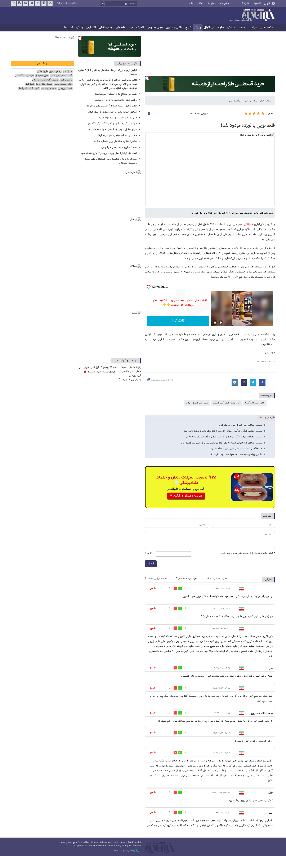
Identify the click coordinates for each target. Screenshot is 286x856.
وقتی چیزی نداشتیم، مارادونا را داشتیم (116, 100)
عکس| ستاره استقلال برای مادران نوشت (115, 141)
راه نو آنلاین (55, 72)
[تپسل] (147, 78)
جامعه (220, 27)
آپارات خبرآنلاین (25, 3)
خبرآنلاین (252, 15)
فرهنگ (231, 27)
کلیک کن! (178, 320)
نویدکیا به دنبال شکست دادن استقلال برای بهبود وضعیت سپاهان (111, 161)
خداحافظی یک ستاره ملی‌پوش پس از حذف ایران (236, 449)
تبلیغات (200, 3)
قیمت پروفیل (65, 89)
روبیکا (13, 3)
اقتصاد (241, 27)
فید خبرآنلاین (50, 3)
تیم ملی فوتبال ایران (197, 403)
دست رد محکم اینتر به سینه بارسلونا (117, 135)
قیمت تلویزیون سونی (61, 76)
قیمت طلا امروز (44, 84)
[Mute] (220, 322)
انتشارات (91, 27)
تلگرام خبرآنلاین (43, 3)
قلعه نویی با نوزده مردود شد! (248, 125)
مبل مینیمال (41, 76)
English (246, 3)
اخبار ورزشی (250, 101)
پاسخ (153, 588)
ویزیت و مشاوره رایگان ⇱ (186, 495)
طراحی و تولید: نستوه (123, 850)
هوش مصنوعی (155, 27)
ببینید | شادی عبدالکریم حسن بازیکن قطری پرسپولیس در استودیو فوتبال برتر (221, 443)
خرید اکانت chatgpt (28, 89)
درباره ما (211, 3)
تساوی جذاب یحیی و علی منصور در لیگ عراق (112, 112)
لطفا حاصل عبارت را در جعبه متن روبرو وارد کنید (248, 553)
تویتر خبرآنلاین (31, 3)
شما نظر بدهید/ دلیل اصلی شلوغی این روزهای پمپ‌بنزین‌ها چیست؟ (97, 369)
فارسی (267, 3)
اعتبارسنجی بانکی (63, 84)
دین (131, 27)
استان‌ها (68, 27)
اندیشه (140, 27)
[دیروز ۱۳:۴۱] (129, 373)
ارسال (151, 564)
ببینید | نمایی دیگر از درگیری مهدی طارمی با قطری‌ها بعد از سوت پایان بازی (222, 431)
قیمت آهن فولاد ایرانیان (45, 80)
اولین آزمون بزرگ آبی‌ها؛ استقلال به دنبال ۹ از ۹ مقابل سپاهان (107, 72)
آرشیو (191, 3)
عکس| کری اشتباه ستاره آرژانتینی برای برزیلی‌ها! (111, 106)
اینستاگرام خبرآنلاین (37, 3)
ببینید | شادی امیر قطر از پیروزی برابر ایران (240, 425)
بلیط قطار (29, 84)
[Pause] (215, 322)
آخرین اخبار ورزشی (127, 63)
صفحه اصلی (266, 27)
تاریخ (188, 27)
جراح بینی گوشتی (24, 76)
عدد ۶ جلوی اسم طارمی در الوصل (119, 147)
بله (19, 3)
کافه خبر (120, 27)
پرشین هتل (65, 80)
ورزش (198, 27)
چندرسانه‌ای (105, 27)
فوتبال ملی (233, 101)
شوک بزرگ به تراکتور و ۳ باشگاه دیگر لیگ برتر (112, 124)
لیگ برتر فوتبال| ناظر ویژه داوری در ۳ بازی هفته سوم (109, 153)
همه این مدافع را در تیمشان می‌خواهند (116, 94)
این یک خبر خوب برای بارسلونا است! (117, 118)
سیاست (253, 27)
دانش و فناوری (174, 27)
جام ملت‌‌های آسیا (254, 403)
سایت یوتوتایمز (48, 89)
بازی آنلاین (42, 72)
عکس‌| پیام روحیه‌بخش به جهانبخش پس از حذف (236, 455)
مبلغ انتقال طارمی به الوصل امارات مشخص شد (111, 129)
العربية (257, 3)
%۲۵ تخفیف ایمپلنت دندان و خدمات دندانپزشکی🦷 (186, 480)
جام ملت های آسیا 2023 (226, 403)
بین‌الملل (209, 27)
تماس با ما (224, 3)
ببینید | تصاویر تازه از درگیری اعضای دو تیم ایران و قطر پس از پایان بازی (224, 437)
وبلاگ (79, 27)
